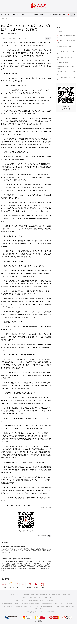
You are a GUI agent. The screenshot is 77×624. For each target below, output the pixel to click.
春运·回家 (60, 31)
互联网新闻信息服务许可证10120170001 (11, 603)
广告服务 (33, 594)
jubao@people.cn (53, 597)
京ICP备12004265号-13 (70, 603)
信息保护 (63, 594)
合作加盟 (38, 594)
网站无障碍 (56, 14)
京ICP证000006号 (64, 606)
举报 (60, 14)
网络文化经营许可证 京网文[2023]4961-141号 (31, 606)
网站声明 (53, 594)
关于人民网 (18, 594)
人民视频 (36, 587)
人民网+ (17, 587)
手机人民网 (23, 587)
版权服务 (43, 594)
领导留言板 (29, 587)
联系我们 (67, 594)
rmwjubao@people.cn (59, 600)
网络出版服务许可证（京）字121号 (51, 606)
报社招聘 (23, 594)
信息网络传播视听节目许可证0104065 (11, 606)
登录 (73, 14)
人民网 (2, 19)
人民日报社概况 (11, 594)
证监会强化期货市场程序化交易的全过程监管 (16, 559)
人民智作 (42, 587)
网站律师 (58, 594)
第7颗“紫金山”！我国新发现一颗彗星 (13, 546)
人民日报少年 (11, 587)
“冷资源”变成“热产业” (63, 62)
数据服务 (48, 594)
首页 (2, 14)
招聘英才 (28, 594)
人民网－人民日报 (21, 38)
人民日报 (4, 587)
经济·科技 (8, 19)
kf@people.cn (25, 600)
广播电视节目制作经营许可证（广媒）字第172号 (52, 603)
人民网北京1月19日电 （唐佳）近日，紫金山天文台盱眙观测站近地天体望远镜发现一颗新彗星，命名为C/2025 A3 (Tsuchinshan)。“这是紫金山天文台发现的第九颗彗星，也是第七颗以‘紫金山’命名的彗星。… (26, 550)
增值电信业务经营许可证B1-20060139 (30, 603)
